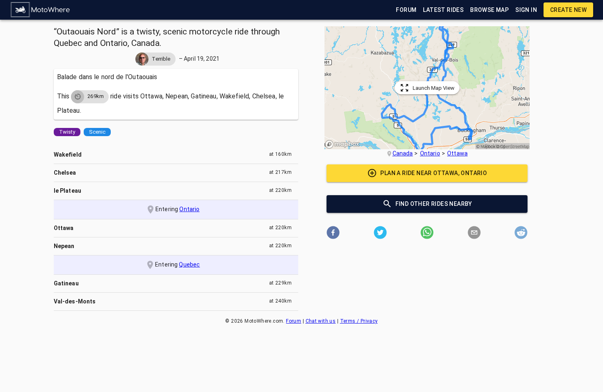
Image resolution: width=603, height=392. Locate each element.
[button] (40, 10)
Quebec (189, 264)
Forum (293, 321)
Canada (403, 153)
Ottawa (457, 153)
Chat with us (321, 321)
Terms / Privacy (359, 321)
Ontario (189, 209)
